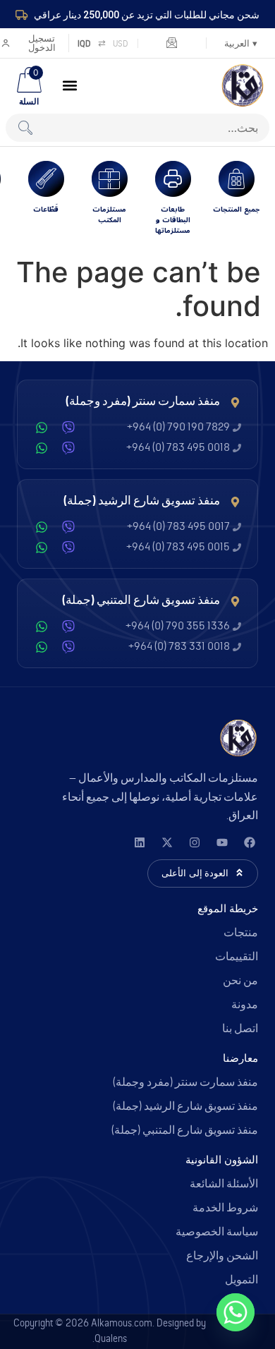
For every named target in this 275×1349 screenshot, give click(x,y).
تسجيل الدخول (42, 43)
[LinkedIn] (139, 842)
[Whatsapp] (235, 1312)
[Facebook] (249, 842)
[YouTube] (222, 842)
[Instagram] (194, 842)
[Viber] (68, 427)
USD (120, 43)
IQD (84, 43)
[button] (70, 85)
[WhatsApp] (41, 427)
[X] (167, 842)
